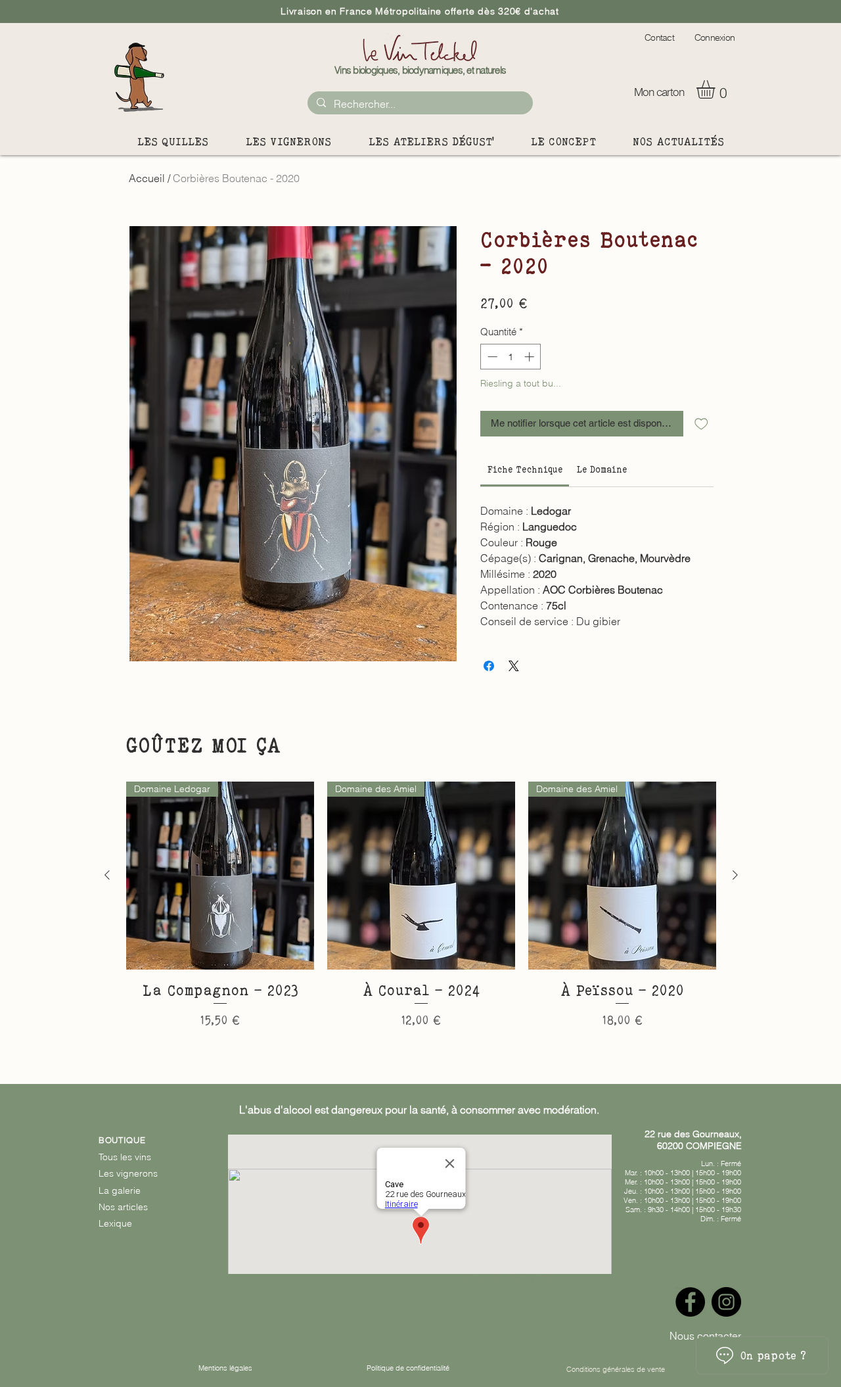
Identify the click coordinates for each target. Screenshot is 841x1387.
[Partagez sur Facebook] (489, 666)
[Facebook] (690, 1302)
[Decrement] (491, 356)
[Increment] (530, 356)
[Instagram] (726, 1302)
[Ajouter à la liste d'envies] (701, 423)
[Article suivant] (735, 875)
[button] (716, 89)
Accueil (147, 178)
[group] (421, 915)
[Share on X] (514, 666)
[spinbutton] (511, 356)
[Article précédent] (107, 875)
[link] (525, 469)
